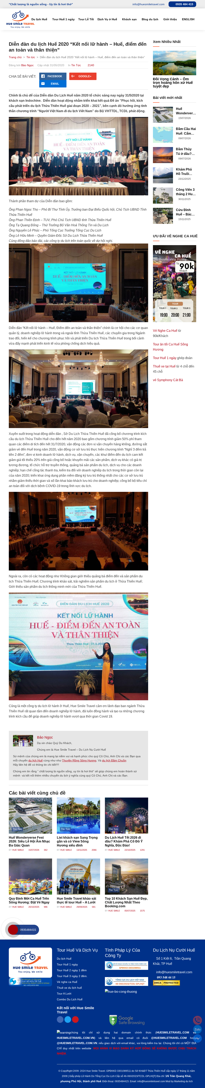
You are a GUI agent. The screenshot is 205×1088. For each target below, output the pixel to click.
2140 (90, 65)
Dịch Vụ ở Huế (107, 19)
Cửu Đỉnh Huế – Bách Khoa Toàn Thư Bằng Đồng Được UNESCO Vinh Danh (185, 212)
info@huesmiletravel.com (174, 972)
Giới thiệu (170, 19)
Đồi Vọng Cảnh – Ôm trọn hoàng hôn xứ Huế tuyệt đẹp (173, 82)
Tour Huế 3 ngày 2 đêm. (72, 976)
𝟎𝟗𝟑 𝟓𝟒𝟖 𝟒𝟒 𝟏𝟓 (166, 977)
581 (93, 907)
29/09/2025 (81, 907)
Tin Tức (76, 65)
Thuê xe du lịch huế (69, 987)
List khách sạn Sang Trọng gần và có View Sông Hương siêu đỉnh (77, 841)
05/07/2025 (129, 910)
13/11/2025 (81, 850)
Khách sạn (129, 19)
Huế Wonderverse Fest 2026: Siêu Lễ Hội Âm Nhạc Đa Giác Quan (29, 841)
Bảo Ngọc (27, 65)
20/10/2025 (33, 907)
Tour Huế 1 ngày (63, 19)
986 (45, 907)
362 (45, 850)
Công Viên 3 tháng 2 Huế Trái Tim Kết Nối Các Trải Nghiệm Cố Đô (185, 192)
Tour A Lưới (64, 993)
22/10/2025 (129, 850)
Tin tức (30, 57)
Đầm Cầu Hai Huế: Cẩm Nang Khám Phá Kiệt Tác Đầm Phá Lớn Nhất (186, 131)
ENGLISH (188, 19)
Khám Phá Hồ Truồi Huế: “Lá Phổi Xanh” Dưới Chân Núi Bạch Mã (185, 172)
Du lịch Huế (39, 19)
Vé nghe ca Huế (67, 981)
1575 (142, 910)
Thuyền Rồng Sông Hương (79, 760)
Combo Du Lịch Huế (69, 999)
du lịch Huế (35, 760)
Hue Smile (18, 850)
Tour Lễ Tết (86, 19)
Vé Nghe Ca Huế (165, 330)
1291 (142, 850)
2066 (93, 850)
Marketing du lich (183, 1081)
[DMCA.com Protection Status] (166, 982)
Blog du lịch (150, 19)
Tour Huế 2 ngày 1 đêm (72, 970)
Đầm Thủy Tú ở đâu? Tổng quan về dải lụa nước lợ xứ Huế (184, 151)
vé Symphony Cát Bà (168, 380)
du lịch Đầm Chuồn (114, 760)
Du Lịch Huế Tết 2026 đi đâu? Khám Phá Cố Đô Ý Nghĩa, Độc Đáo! (124, 841)
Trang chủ (15, 57)
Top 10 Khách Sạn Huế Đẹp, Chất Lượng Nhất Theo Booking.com (126, 902)
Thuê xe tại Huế (164, 366)
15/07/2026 (33, 850)
